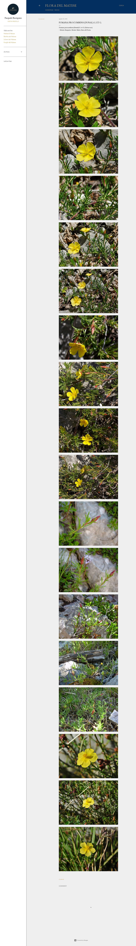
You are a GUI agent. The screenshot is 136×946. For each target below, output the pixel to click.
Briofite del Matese (10, 36)
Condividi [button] (41, 19)
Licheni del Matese (10, 39)
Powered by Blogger (82, 940)
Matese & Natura (9, 33)
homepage (49, 10)
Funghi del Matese (10, 42)
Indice (56, 10)
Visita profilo (13, 21)
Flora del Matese (61, 5)
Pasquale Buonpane (13, 17)
